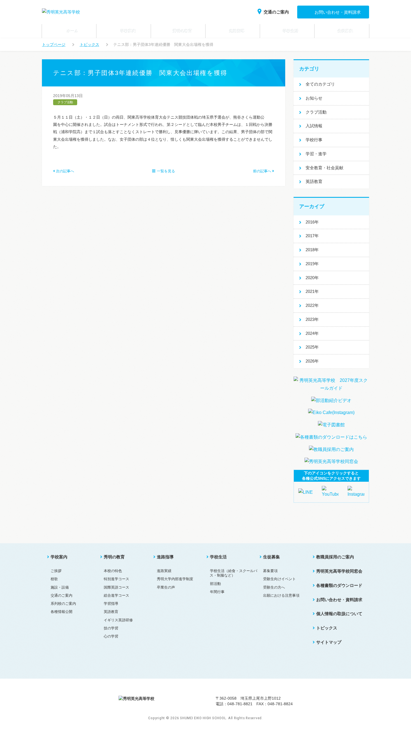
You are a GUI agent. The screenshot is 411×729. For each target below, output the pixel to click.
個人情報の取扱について (339, 613)
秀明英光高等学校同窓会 (339, 571)
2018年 (312, 249)
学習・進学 (316, 153)
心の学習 (111, 636)
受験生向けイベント (279, 579)
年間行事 (217, 592)
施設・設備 (60, 587)
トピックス (89, 44)
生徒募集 (271, 556)
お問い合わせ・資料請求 (338, 12)
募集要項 (270, 571)
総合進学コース (116, 595)
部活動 (215, 584)
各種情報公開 (61, 612)
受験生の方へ (274, 587)
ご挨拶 (56, 571)
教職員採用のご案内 (335, 556)
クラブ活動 (316, 112)
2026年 (312, 361)
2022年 (312, 305)
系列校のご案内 (63, 603)
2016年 (312, 222)
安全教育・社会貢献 (324, 167)
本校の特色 (113, 571)
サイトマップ (328, 642)
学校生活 (218, 556)
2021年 (312, 291)
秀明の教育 (114, 556)
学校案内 (59, 556)
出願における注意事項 (281, 595)
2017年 (312, 235)
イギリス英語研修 (118, 620)
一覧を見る (166, 171)
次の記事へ (65, 171)
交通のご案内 (276, 12)
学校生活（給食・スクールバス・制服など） (233, 573)
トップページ (53, 44)
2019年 (312, 263)
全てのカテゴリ (320, 84)
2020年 (312, 277)
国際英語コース (116, 587)
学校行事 (314, 139)
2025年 (312, 347)
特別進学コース (116, 579)
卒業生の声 (166, 587)
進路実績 (164, 571)
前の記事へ (262, 171)
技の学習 (111, 628)
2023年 (312, 319)
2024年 (312, 333)
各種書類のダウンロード (339, 585)
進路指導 (165, 556)
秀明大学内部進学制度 (175, 579)
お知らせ (314, 98)
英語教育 (314, 181)
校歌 (54, 579)
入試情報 (314, 125)
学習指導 (111, 603)
